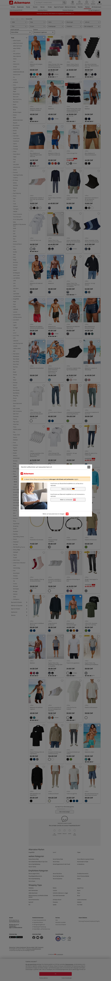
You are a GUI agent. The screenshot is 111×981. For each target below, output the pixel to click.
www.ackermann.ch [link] (54, 514)
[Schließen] (89, 467)
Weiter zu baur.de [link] (66, 489)
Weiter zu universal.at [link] (66, 499)
